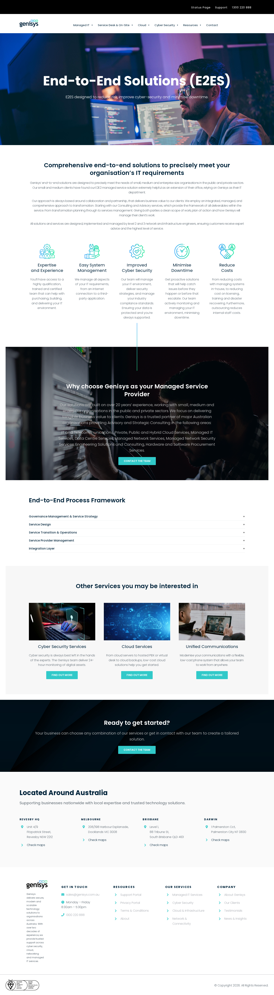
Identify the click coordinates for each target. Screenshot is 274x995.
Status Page (201, 7)
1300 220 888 (241, 7)
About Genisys (234, 895)
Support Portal (130, 895)
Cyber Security (165, 25)
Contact (212, 25)
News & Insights (235, 918)
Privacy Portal (130, 903)
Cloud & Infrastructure (188, 910)
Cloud (142, 25)
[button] (137, 516)
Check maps (36, 845)
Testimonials (233, 910)
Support (221, 7)
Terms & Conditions (134, 910)
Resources (190, 25)
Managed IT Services (187, 895)
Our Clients (232, 903)
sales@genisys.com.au (82, 894)
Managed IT (81, 25)
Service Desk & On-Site (114, 25)
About (124, 918)
